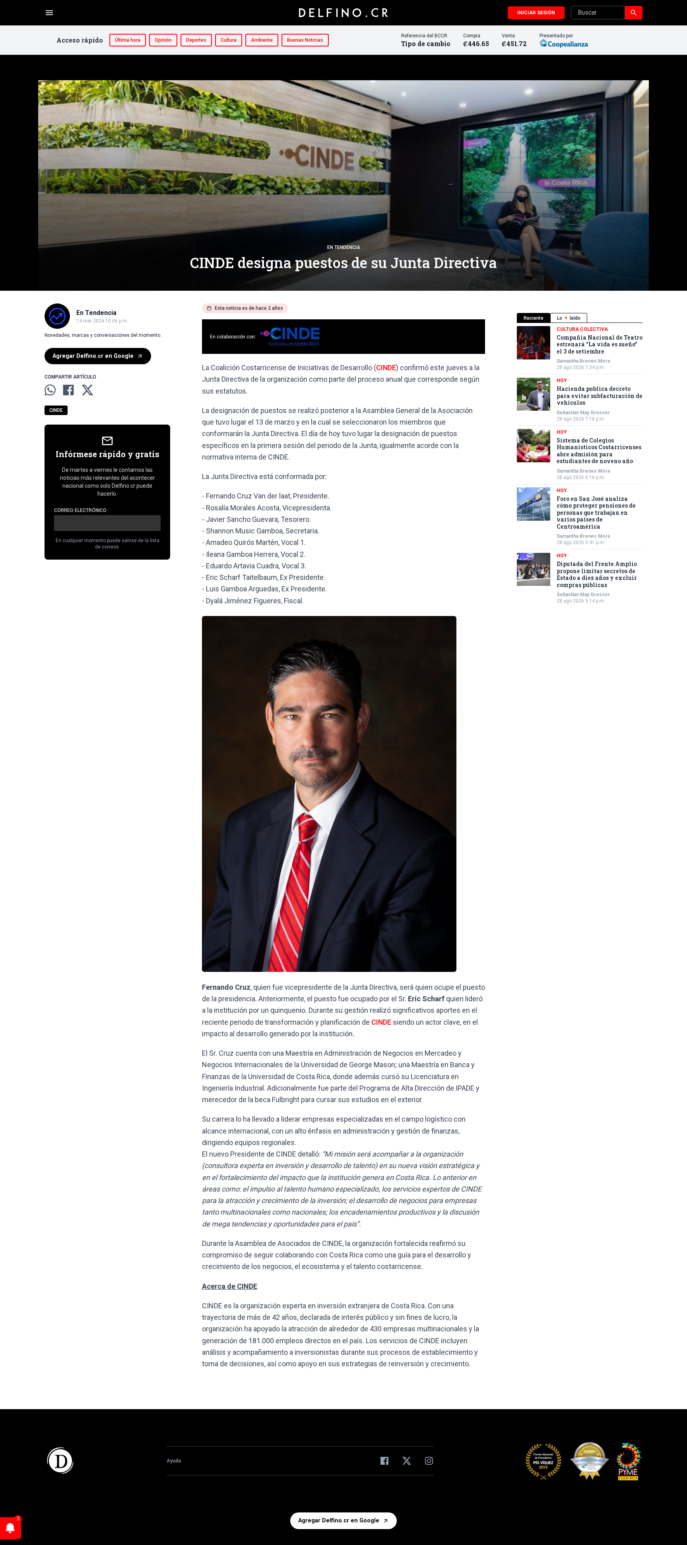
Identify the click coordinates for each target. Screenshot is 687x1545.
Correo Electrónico (80, 511)
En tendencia (343, 247)
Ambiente (262, 40)
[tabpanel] (579, 465)
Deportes (196, 40)
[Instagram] (429, 1461)
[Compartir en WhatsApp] (50, 390)
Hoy (562, 381)
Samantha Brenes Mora (583, 361)
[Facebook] (384, 1461)
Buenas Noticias (305, 40)
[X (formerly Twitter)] (406, 1461)
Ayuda (174, 1461)
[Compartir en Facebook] (68, 390)
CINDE (56, 410)
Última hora (127, 40)
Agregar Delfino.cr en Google (93, 356)
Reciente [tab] (533, 318)
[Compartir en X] (87, 390)
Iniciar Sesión (536, 12)
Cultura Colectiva (582, 329)
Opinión (163, 40)
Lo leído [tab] (568, 318)
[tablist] (579, 318)
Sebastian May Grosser (583, 412)
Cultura (229, 40)
